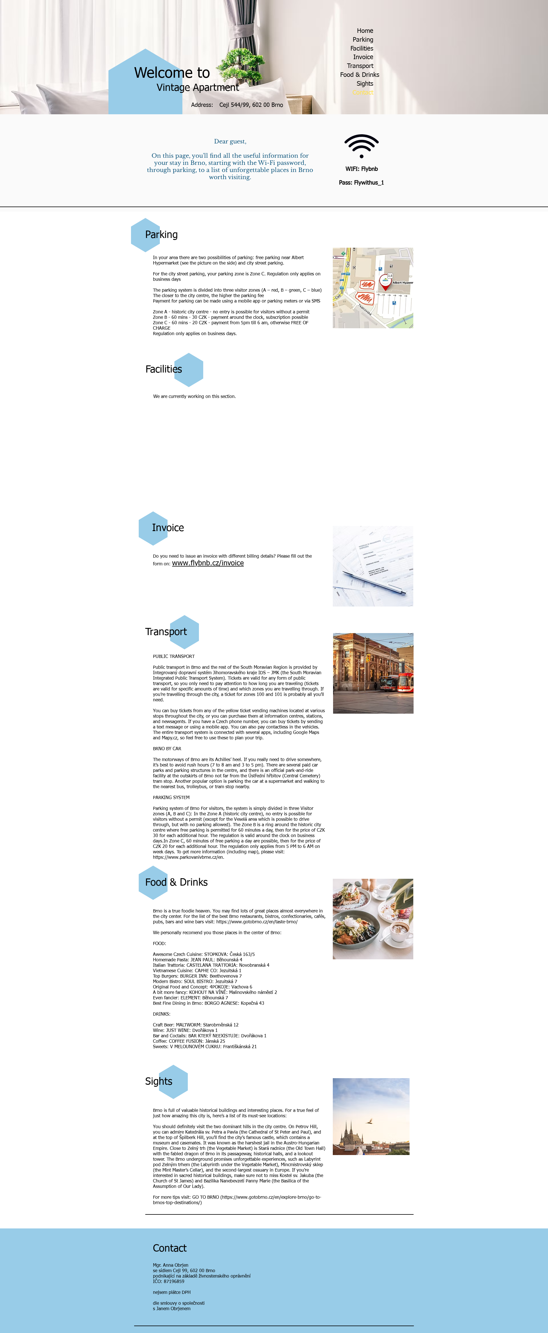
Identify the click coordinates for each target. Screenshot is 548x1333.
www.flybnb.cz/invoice (208, 563)
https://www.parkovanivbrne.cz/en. (188, 857)
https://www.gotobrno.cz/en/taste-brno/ (257, 922)
